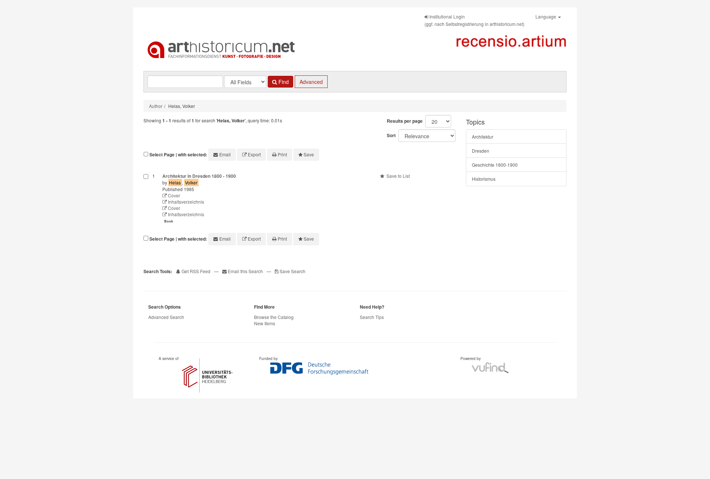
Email (225, 154)
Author (155, 106)
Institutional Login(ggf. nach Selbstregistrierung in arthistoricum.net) (474, 20)
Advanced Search (166, 317)
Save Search (291, 271)
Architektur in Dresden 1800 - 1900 (199, 176)
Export (254, 154)
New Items (264, 323)
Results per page (405, 121)
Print (282, 154)
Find (283, 81)
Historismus (484, 179)
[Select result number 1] (145, 199)
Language (546, 16)
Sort (391, 135)
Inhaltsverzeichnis (185, 201)
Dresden (480, 150)
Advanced (311, 81)
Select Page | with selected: (178, 155)
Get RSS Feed (195, 271)
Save (309, 154)
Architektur (482, 136)
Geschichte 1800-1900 (495, 165)
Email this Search (245, 271)
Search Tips (372, 317)
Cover (173, 195)
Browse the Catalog (274, 317)
